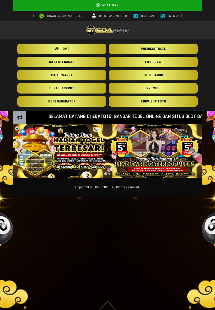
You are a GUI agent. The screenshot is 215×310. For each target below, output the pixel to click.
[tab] (105, 173)
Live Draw (153, 62)
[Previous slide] (21, 151)
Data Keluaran (61, 62)
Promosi (153, 88)
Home (64, 49)
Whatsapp (109, 5)
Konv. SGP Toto (153, 101)
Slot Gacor (153, 75)
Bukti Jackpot (61, 88)
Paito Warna (62, 75)
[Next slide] (193, 151)
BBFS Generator (62, 101)
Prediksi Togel (153, 49)
